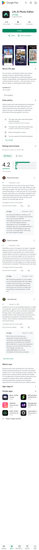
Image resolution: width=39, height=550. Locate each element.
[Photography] (8, 95)
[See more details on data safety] (9, 140)
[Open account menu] (35, 2)
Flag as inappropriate (11, 419)
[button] (20, 24)
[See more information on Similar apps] (35, 391)
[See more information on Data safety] (35, 100)
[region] (19, 23)
